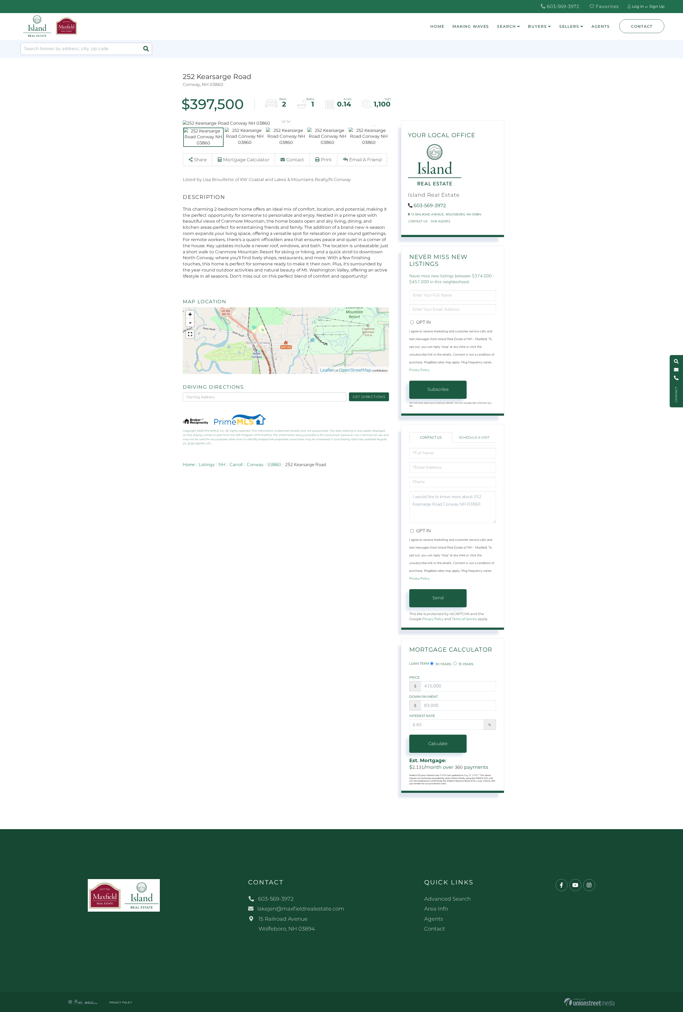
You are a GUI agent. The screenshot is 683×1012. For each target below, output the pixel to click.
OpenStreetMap (355, 370)
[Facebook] (561, 885)
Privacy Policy (419, 370)
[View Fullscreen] (190, 334)
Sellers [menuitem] (569, 26)
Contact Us (417, 221)
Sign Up (656, 6)
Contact (642, 26)
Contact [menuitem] (434, 929)
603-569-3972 (562, 6)
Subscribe (438, 389)
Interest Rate (422, 716)
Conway (255, 465)
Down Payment (423, 697)
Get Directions (369, 397)
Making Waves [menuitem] (470, 26)
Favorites (606, 6)
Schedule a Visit (474, 437)
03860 (274, 465)
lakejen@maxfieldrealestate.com (300, 908)
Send (438, 597)
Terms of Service (464, 619)
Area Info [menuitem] (436, 908)
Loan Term (419, 663)
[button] (146, 49)
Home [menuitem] (437, 26)
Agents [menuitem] (600, 26)
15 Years (465, 664)
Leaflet (327, 370)
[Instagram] (589, 885)
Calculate (438, 743)
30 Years (443, 664)
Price (414, 677)
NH (222, 465)
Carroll (236, 465)
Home (189, 465)
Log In (638, 6)
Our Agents (440, 221)
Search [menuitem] (506, 26)
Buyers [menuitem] (537, 26)
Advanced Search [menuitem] (447, 899)
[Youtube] (575, 885)
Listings (207, 465)
